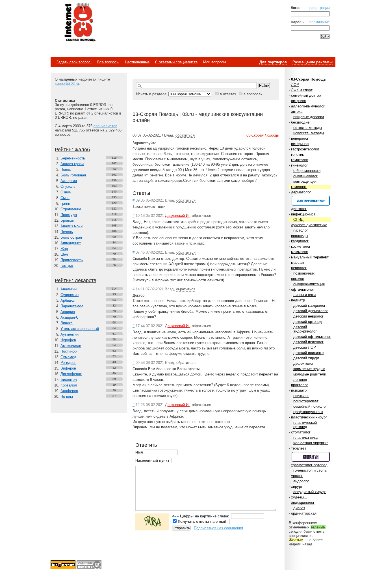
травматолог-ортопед (309, 465)
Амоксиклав (70, 346)
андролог (301, 481)
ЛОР (295, 85)
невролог (299, 268)
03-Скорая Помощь (308, 79)
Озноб (65, 192)
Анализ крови (72, 164)
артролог (298, 101)
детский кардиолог (309, 305)
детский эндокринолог (305, 329)
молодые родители (309, 374)
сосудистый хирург (309, 492)
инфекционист (303, 214)
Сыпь (65, 198)
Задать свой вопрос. (74, 62)
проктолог (299, 385)
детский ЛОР (304, 347)
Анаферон (69, 391)
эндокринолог (303, 502)
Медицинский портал (80, 23)
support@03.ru (67, 83)
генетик (297, 154)
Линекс (66, 323)
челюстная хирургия (310, 443)
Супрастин (69, 295)
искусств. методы (308, 133)
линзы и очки (304, 295)
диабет (299, 508)
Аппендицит (70, 243)
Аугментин (69, 334)
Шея (64, 254)
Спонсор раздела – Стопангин (311, 457)
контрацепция (304, 181)
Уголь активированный (79, 329)
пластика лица (305, 437)
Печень (66, 232)
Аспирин (67, 312)
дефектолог (303, 363)
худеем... (299, 497)
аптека (296, 111)
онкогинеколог (305, 176)
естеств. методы (307, 128)
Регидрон (68, 362)
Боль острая (71, 237)
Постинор (68, 351)
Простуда (68, 215)
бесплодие (300, 122)
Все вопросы (108, 62)
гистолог (300, 230)
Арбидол (67, 300)
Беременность (72, 158)
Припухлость (71, 260)
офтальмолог (302, 289)
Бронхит (67, 220)
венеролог (300, 138)
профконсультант (308, 412)
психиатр (299, 390)
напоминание (319, 22)
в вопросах (253, 94)
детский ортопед (307, 321)
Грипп (65, 203)
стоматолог (301, 432)
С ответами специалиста (176, 62)
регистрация (319, 8)
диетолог (299, 209)
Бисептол (68, 379)
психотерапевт (305, 401)
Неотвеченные (137, 62)
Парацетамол (71, 306)
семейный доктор (306, 95)
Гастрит (66, 266)
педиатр (298, 300)
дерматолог (301, 192)
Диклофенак (71, 374)
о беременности (306, 171)
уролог (297, 476)
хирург (296, 486)
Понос (65, 169)
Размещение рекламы (312, 62)
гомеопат (299, 187)
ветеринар (300, 144)
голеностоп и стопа (309, 470)
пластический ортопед (305, 424)
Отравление (70, 209)
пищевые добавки (308, 117)
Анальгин (68, 289)
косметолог (301, 246)
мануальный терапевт (310, 257)
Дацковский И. (177, 215)
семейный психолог (310, 406)
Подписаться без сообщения (218, 528)
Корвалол (68, 385)
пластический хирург (309, 417)
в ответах (228, 94)
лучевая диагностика (309, 225)
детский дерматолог (310, 311)
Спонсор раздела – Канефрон (311, 201)
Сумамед (68, 357)
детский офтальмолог (312, 336)
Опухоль (67, 186)
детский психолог (308, 342)
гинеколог (299, 165)
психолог (301, 396)
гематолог (299, 160)
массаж (297, 262)
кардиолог (300, 241)
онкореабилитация (309, 284)
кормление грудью (309, 369)
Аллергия (68, 181)
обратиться (185, 135)
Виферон (68, 368)
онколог (297, 279)
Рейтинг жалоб (72, 149)
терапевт (298, 448)
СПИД (298, 219)
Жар (64, 249)
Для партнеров (273, 62)
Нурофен (68, 340)
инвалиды (299, 236)
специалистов (105, 126)
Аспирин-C (69, 317)
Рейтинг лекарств (75, 280)
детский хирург (306, 358)
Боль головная (73, 175)
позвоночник (304, 273)
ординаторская (303, 513)
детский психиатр (308, 353)
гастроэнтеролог (305, 149)
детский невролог (308, 316)
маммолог (299, 252)
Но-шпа (66, 396)
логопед (300, 379)
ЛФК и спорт (302, 90)
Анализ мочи (71, 226)
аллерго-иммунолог (308, 106)
